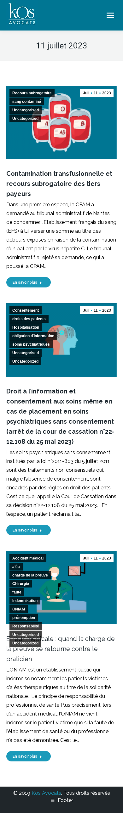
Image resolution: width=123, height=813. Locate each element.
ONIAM (18, 609)
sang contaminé (26, 101)
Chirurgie (20, 584)
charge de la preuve (30, 575)
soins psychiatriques (31, 344)
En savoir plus (25, 282)
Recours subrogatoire (32, 93)
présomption (23, 617)
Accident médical (28, 558)
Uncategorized (25, 118)
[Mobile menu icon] (110, 15)
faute (16, 592)
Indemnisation (25, 601)
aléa (16, 567)
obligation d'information (33, 336)
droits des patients (29, 319)
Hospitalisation (25, 327)
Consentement (25, 310)
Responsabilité (25, 626)
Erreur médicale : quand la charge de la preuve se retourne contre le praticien (60, 649)
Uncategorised (25, 110)
